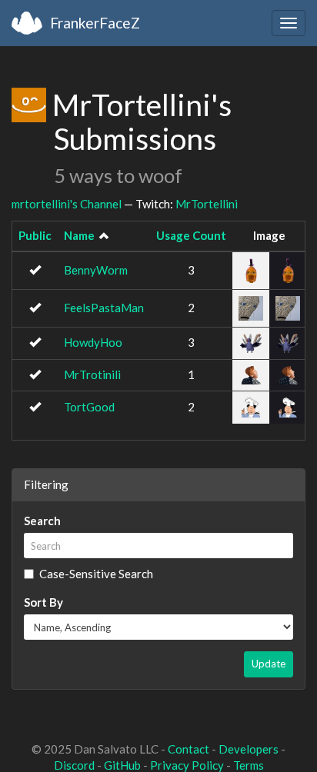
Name (79, 235)
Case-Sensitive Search (96, 574)
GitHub (122, 765)
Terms (248, 765)
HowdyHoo (93, 342)
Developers (249, 749)
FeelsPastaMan (104, 307)
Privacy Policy (187, 765)
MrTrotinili (92, 374)
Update (268, 663)
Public (35, 235)
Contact (188, 749)
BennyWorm (96, 270)
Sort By (43, 602)
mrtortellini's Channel (67, 204)
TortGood (89, 407)
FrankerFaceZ (95, 23)
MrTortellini (206, 204)
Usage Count (191, 235)
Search (42, 520)
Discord (74, 765)
